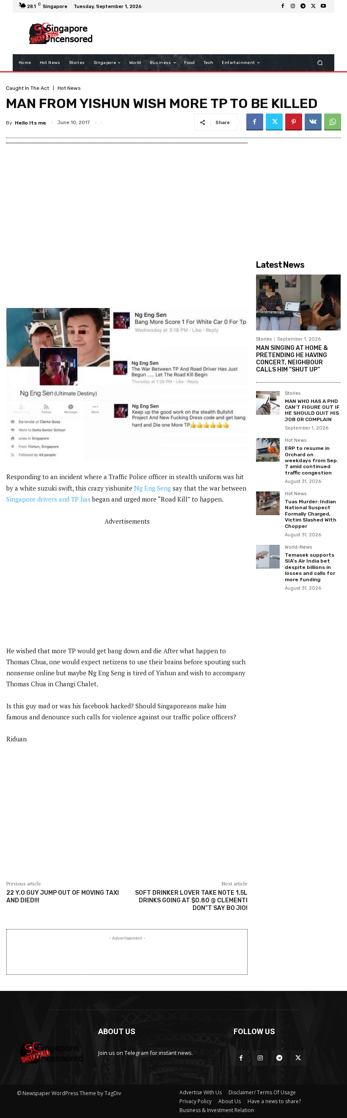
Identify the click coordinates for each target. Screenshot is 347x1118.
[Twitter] (313, 6)
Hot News (69, 88)
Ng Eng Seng (152, 488)
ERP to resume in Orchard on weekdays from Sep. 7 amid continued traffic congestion (311, 460)
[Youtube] (323, 6)
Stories (264, 339)
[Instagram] (293, 6)
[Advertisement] (213, 33)
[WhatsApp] (332, 122)
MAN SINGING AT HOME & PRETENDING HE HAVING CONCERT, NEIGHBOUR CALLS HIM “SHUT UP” (292, 358)
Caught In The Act (27, 88)
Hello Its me (30, 122)
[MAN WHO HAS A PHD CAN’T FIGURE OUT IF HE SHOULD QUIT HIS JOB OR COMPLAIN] (268, 403)
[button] (320, 63)
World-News (298, 547)
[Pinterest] (293, 122)
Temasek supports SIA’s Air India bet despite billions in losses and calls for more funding (310, 567)
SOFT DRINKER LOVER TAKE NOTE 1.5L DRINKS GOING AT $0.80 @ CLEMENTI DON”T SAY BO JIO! (191, 900)
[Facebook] (283, 6)
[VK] (313, 122)
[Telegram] (303, 6)
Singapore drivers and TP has (48, 499)
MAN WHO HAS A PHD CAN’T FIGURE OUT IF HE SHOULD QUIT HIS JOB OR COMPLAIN (312, 410)
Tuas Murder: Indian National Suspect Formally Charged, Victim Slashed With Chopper (310, 514)
